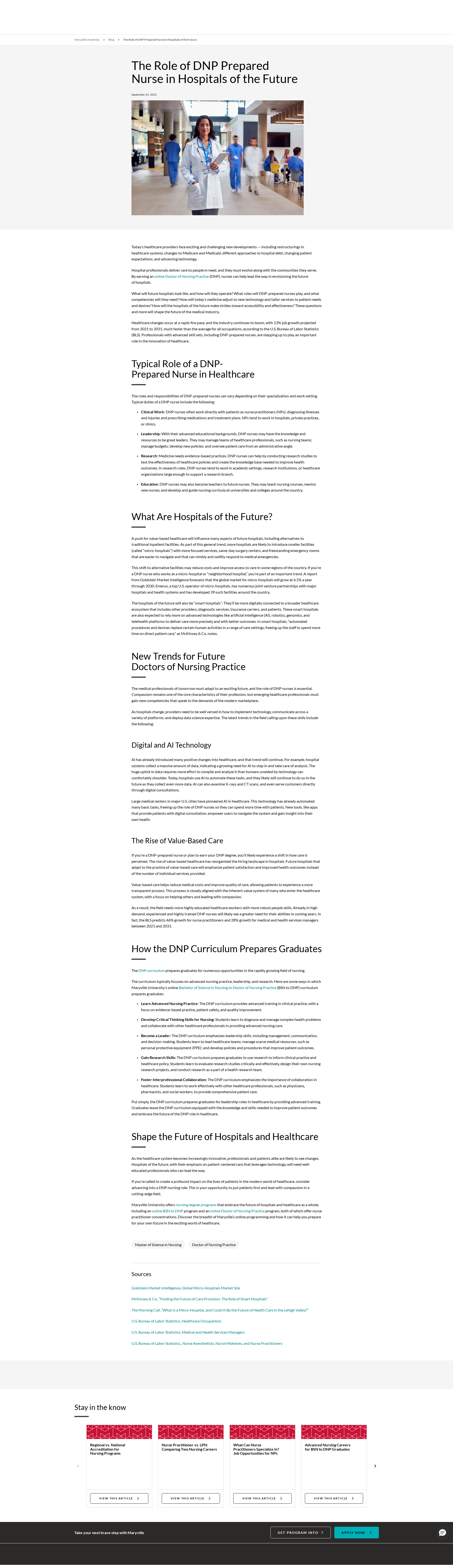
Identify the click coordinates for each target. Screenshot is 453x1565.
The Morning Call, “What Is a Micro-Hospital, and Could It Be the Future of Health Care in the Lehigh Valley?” (220, 1310)
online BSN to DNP (167, 1211)
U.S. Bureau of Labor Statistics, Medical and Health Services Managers (188, 1332)
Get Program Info (298, 1533)
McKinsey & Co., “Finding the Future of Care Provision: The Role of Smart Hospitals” (200, 1299)
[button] (442, 1533)
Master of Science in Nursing (158, 1244)
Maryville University (86, 39)
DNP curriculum (151, 970)
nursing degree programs (196, 1204)
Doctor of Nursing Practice (214, 1244)
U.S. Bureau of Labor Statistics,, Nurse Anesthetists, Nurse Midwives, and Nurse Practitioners (207, 1343)
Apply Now (353, 1533)
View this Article (116, 1498)
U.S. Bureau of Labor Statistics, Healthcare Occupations (176, 1321)
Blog (111, 39)
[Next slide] (374, 1466)
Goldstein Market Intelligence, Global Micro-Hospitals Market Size (186, 1288)
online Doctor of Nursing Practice (181, 276)
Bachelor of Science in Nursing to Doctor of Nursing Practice (227, 987)
